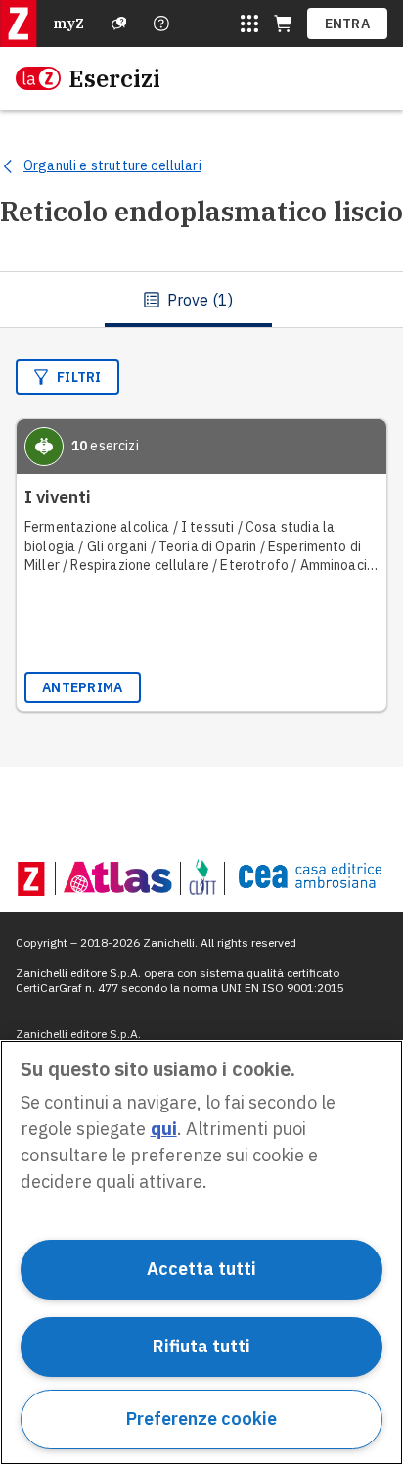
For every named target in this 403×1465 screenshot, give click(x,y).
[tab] (188, 299)
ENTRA (348, 23)
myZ (68, 23)
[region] (201, 1252)
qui (164, 1128)
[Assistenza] (119, 23)
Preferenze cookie (201, 1418)
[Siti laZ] (249, 23)
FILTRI (79, 377)
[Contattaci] (161, 23)
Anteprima (82, 687)
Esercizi (114, 78)
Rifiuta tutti (201, 1346)
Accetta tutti (201, 1268)
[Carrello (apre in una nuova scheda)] (282, 23)
